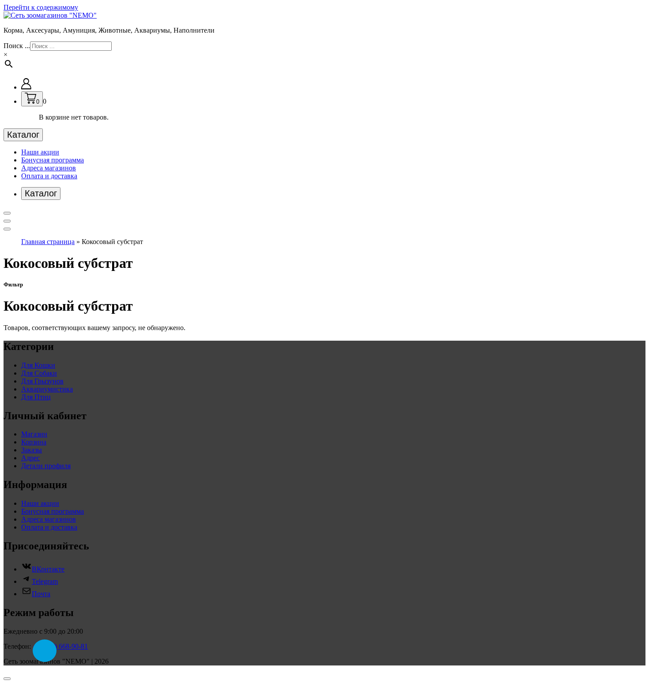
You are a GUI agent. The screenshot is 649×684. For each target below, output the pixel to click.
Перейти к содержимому (41, 7)
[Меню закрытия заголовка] (7, 221)
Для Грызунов (42, 381)
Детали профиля (46, 466)
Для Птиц (36, 397)
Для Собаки (39, 373)
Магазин (34, 434)
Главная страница (48, 241)
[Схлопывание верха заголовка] (7, 229)
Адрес (30, 458)
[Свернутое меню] (7, 213)
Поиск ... (17, 45)
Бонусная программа (52, 160)
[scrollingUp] (7, 678)
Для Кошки (38, 365)
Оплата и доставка (49, 176)
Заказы (31, 450)
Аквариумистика (47, 389)
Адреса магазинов (48, 168)
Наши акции (40, 152)
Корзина (33, 442)
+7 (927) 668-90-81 (60, 646)
